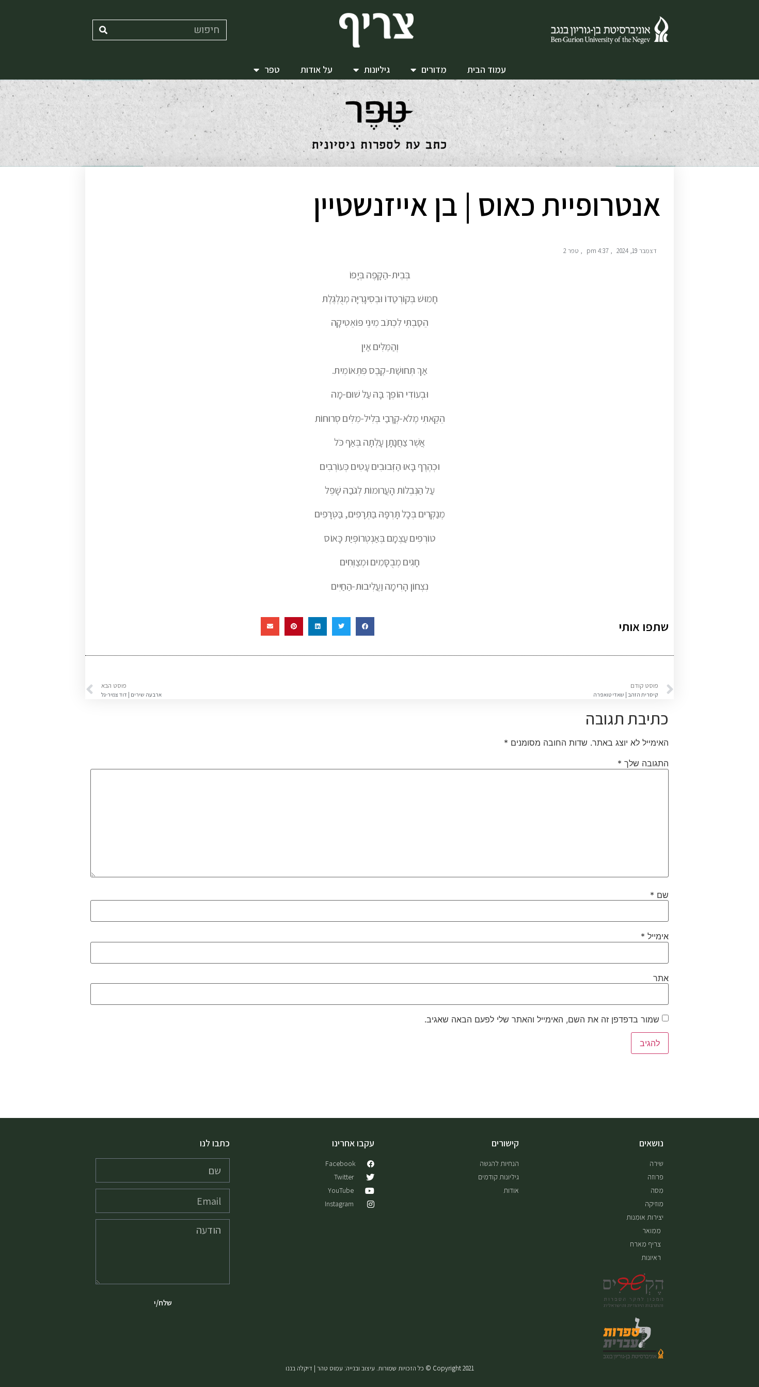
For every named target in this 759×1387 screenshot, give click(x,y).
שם (659, 895)
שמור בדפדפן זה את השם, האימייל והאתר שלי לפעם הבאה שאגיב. (541, 1019)
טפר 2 (571, 250)
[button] (365, 626)
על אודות (317, 69)
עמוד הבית (486, 69)
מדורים (434, 69)
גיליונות (377, 69)
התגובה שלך (643, 763)
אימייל (655, 936)
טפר (272, 69)
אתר (661, 978)
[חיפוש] (103, 30)
